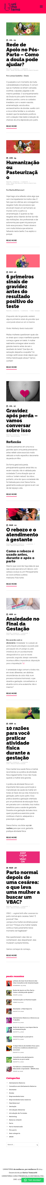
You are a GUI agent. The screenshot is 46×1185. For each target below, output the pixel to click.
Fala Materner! (19, 70)
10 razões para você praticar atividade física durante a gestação (18, 743)
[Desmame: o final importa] (9, 1011)
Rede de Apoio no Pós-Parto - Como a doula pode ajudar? (24, 991)
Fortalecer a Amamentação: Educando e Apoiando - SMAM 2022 (26, 1068)
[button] (32, 1180)
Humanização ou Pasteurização (22, 170)
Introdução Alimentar (17, 1110)
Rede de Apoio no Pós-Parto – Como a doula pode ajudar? (22, 54)
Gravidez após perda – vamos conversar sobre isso (22, 420)
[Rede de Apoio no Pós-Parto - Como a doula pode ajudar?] (9, 993)
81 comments (24, 434)
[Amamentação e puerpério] (9, 1039)
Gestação (37, 310)
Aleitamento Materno (17, 1083)
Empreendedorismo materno (20, 1100)
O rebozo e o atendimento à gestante (22, 534)
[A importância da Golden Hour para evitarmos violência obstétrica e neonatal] (9, 1048)
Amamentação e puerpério (23, 1037)
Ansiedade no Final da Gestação (22, 623)
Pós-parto (35, 70)
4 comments (29, 544)
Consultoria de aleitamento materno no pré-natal (23, 1058)
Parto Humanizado (16, 1126)
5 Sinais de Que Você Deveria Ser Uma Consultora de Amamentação (25, 982)
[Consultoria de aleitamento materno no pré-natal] (9, 1060)
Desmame (12, 1089)
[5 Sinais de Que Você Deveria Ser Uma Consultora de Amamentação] (9, 983)
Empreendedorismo (16, 1096)
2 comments (24, 69)
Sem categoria (14, 1133)
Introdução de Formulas (18, 1113)
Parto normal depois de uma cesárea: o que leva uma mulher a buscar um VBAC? (23, 887)
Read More (11, 126)
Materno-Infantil (28, 70)
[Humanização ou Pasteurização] (9, 1002)
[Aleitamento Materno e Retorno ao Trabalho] (9, 1020)
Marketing (13, 1116)
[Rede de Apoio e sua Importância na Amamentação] (9, 1030)
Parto (11, 1123)
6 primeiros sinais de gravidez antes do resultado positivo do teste (20, 291)
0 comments (24, 181)
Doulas (12, 70)
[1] (23, 663)
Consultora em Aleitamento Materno (22, 1086)
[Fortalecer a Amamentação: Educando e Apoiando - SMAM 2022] (9, 1069)
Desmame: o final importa (22, 1009)
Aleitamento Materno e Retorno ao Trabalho (26, 1019)
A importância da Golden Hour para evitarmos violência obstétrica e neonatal (26, 1048)
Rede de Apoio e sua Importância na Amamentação (25, 1028)
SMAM (11, 1137)
